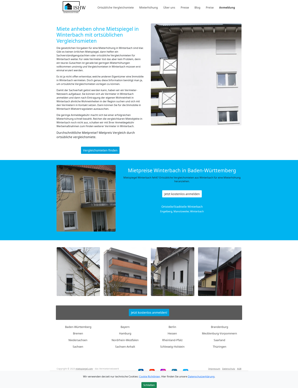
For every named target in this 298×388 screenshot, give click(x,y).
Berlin (172, 327)
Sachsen (78, 346)
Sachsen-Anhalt (125, 346)
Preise (210, 7)
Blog (197, 7)
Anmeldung (227, 7)
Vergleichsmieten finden (100, 150)
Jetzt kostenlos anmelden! (149, 312)
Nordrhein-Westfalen (125, 340)
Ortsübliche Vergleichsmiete (115, 7)
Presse (185, 7)
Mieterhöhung (148, 7)
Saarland (219, 340)
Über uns (169, 7)
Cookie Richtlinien (149, 376)
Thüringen (219, 346)
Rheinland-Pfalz (172, 340)
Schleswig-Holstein (172, 346)
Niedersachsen (77, 340)
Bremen (78, 333)
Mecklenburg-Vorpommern (219, 333)
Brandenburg (219, 327)
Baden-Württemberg (78, 327)
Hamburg (125, 333)
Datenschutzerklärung (201, 376)
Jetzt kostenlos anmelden (182, 194)
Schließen (149, 385)
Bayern (125, 327)
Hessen (172, 333)
